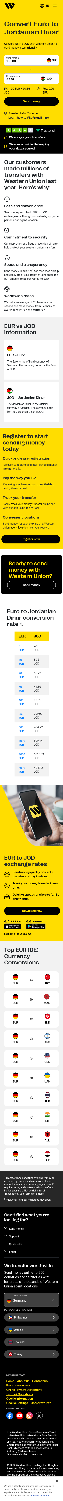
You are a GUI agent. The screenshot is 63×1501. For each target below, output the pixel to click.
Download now (32, 910)
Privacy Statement (40, 1495)
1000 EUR (22, 742)
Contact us (40, 1381)
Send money (31, 101)
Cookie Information (19, 1398)
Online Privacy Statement (24, 1390)
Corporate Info (41, 1403)
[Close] (57, 1481)
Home (10, 1381)
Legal (12, 1252)
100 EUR (21, 702)
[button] (44, 6)
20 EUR (21, 675)
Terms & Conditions (19, 1394)
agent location (19, 527)
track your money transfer (26, 504)
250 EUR (21, 715)
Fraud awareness (18, 1385)
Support (14, 1236)
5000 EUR (22, 769)
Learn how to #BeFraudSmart (28, 117)
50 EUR (21, 688)
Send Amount (12, 58)
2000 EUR (22, 756)
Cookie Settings (17, 1403)
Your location (20, 1295)
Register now (31, 539)
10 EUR (21, 661)
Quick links (15, 1244)
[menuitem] (9, 6)
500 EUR (21, 729)
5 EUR (21, 648)
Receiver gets (13, 76)
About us (23, 1381)
